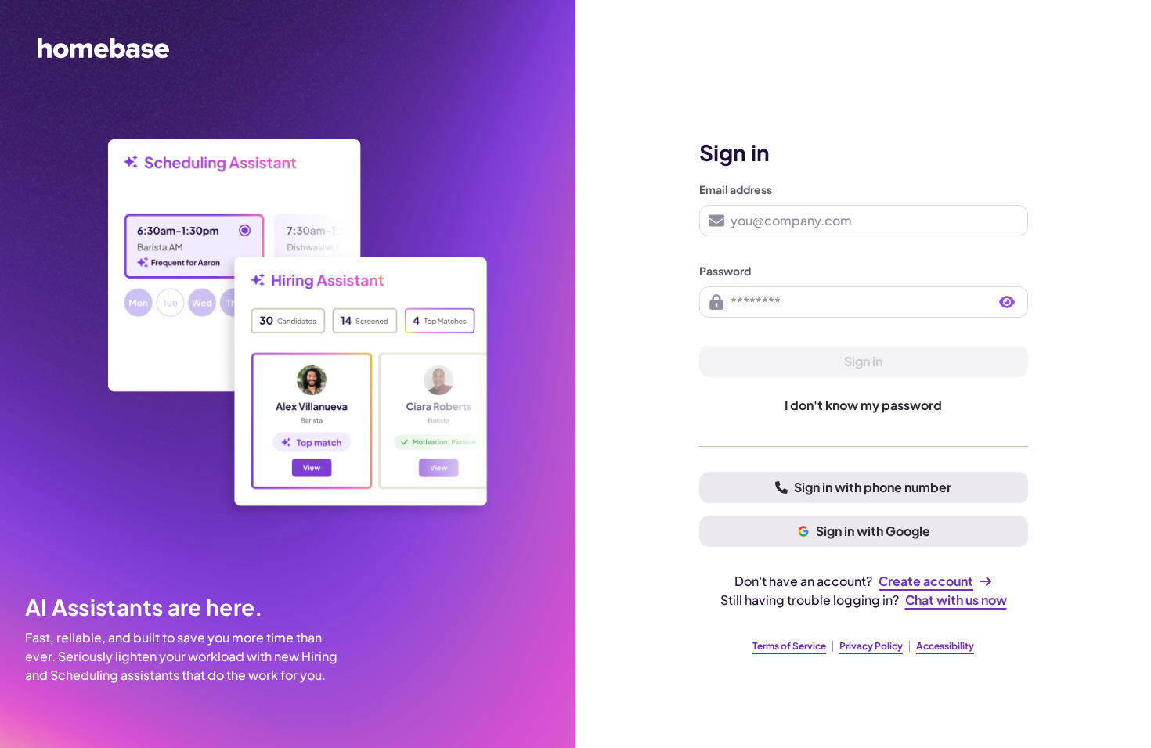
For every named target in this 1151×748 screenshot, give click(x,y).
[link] (935, 581)
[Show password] (1007, 302)
